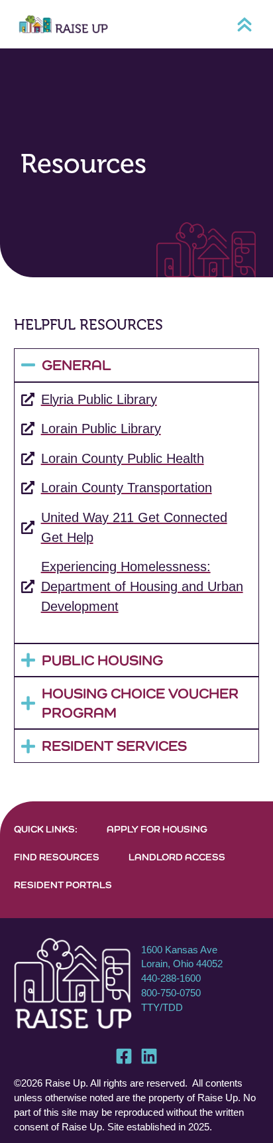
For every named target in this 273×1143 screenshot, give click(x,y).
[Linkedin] (149, 1056)
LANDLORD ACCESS (177, 856)
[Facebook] (124, 1056)
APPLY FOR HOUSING (157, 829)
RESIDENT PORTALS (63, 884)
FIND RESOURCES (56, 856)
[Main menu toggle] (244, 24)
